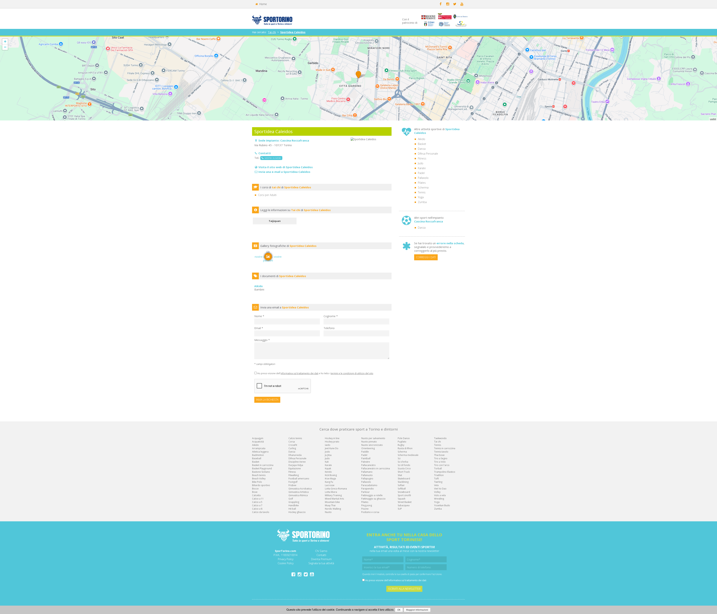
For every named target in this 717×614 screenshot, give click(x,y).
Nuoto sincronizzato (372, 445)
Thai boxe (439, 455)
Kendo (328, 471)
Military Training (333, 495)
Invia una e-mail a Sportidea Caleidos (284, 172)
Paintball (365, 458)
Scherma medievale (408, 455)
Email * (258, 328)
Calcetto (256, 495)
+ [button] (5, 41)
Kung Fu (329, 481)
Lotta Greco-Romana (336, 488)
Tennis (422, 192)
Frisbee (292, 485)
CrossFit (292, 445)
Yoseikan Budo (442, 505)
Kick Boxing (331, 475)
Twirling (438, 481)
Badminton (258, 455)
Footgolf (292, 481)
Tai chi (272, 32)
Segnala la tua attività (321, 563)
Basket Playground (262, 468)
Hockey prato (332, 441)
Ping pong (366, 505)
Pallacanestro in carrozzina (375, 468)
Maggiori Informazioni (417, 610)
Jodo (327, 451)
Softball (402, 488)
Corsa (291, 441)
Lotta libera (331, 492)
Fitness (422, 158)
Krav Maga (330, 478)
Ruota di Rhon (405, 448)
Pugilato (402, 441)
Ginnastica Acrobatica (300, 488)
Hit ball (292, 508)
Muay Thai (330, 505)
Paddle (365, 451)
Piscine (365, 508)
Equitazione (294, 468)
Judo (420, 163)
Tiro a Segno (440, 458)
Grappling (293, 502)
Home (263, 4)
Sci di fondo (404, 465)
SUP (400, 508)
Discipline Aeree (297, 461)
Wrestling (439, 498)
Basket (422, 144)
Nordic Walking (333, 508)
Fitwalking (293, 475)
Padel (421, 173)
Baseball (256, 458)
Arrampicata (258, 448)
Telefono (329, 328)
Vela (436, 485)
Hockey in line (332, 438)
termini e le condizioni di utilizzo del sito (352, 373)
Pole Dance (404, 438)
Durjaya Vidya (295, 465)
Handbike (293, 505)
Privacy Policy (285, 559)
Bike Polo (257, 481)
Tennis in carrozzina (444, 448)
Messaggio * (262, 340)
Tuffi (436, 478)
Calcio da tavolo (260, 512)
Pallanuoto (367, 475)
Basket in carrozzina (262, 465)
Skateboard (404, 478)
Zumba (422, 202)
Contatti (321, 555)
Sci (399, 458)
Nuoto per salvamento (373, 438)
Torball (438, 468)
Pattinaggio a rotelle (372, 495)
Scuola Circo (404, 468)
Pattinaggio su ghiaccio (373, 498)
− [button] (5, 47)
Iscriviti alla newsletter (404, 589)
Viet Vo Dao (440, 488)
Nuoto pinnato (369, 441)
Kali (327, 461)
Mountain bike (332, 502)
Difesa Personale (428, 153)
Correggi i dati (426, 257)
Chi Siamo (321, 551)
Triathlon (439, 475)
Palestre (365, 461)
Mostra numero (272, 158)
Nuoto (328, 512)
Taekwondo (440, 438)
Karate (422, 168)
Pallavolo (423, 178)
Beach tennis (259, 475)
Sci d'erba (403, 461)
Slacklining (403, 481)
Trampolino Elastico (444, 471)
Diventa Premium (321, 559)
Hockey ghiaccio (297, 512)
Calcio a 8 (257, 508)
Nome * (259, 316)
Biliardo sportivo (261, 485)
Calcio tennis (295, 438)
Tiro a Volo (440, 461)
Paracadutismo (369, 485)
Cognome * (331, 316)
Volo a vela (440, 495)
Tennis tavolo (441, 451)
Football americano (298, 478)
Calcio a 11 (258, 498)
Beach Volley (259, 478)
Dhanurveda (295, 455)
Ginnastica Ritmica (298, 495)
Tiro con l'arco (441, 465)
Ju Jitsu (328, 455)
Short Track (404, 471)
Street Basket (405, 502)
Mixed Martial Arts (334, 498)
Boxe (254, 492)
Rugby (401, 445)
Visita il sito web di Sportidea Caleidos (285, 167)
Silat (400, 475)
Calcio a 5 (257, 502)
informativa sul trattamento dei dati (299, 373)
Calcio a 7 (257, 505)
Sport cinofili (404, 495)
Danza (422, 148)
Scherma (423, 187)
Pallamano (367, 471)
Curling (292, 448)
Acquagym (257, 438)
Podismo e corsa (370, 512)
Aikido (421, 139)
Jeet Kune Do (331, 448)
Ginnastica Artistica (298, 492)
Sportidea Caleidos (292, 32)
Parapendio (367, 488)
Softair (401, 485)
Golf (290, 498)
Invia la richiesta (267, 399)
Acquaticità (258, 441)
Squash (401, 498)
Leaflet (713, 118)
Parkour (365, 492)
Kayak (328, 468)
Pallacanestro (368, 465)
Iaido (327, 445)
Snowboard (404, 492)
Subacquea (403, 505)
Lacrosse (329, 485)
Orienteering (368, 448)
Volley (437, 492)
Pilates (422, 182)
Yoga (421, 197)
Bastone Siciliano (261, 471)
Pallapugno (367, 478)
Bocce (255, 488)
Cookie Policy (286, 563)
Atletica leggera (260, 451)
